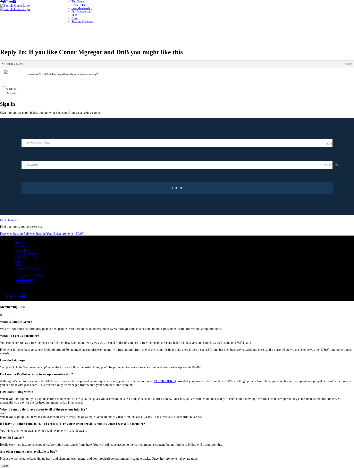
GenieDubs (78, 4)
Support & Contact (82, 21)
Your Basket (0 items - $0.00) (65, 233)
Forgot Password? (9, 219)
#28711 (348, 64)
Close (5, 465)
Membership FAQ (26, 282)
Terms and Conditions (29, 275)
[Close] (1, 315)
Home (19, 242)
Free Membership (81, 8)
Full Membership (81, 11)
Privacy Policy (24, 279)
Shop (74, 14)
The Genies (78, 1)
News (74, 18)
